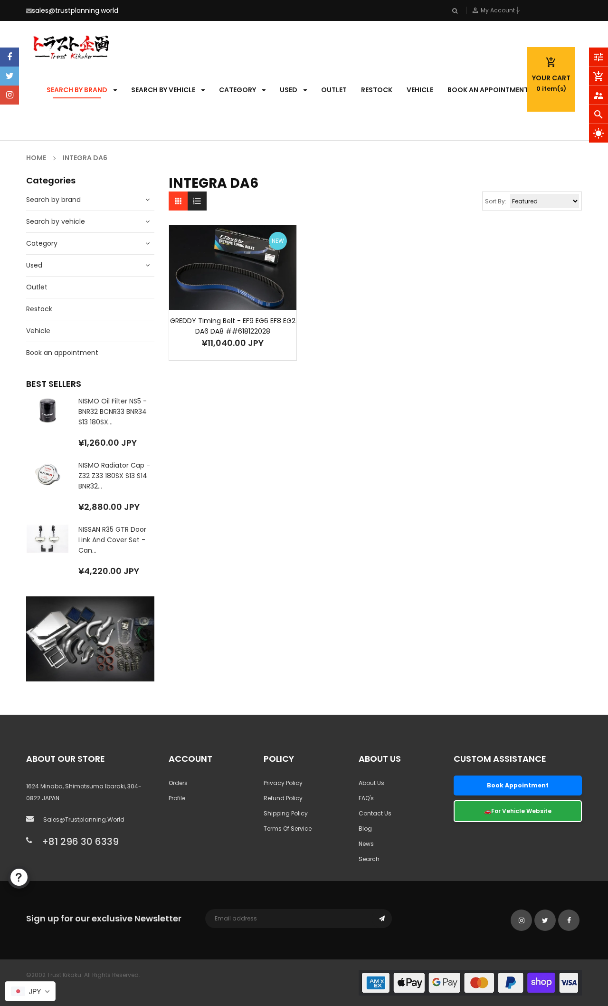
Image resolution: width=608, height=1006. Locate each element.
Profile (177, 798)
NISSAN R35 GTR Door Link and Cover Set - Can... (112, 540)
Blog (365, 828)
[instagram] (9, 95)
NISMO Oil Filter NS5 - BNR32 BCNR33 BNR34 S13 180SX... (112, 411)
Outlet (37, 287)
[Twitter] (9, 76)
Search (369, 859)
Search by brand (53, 199)
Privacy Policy (283, 783)
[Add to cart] (218, 297)
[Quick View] (247, 297)
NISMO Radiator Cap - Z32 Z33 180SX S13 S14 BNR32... (114, 475)
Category (41, 243)
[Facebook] (9, 57)
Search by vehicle (55, 221)
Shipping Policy (286, 813)
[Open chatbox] (19, 877)
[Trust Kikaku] (470, 982)
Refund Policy (283, 798)
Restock (39, 309)
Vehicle (38, 330)
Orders (178, 783)
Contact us (375, 813)
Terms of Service (288, 828)
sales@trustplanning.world (75, 10)
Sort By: (495, 201)
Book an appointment (62, 352)
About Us (371, 783)
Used (34, 265)
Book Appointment (518, 785)
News (366, 844)
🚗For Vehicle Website (517, 811)
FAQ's (366, 798)
